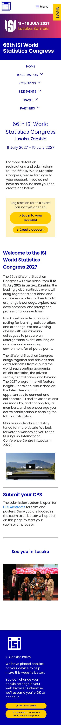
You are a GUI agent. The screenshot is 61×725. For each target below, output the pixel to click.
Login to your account (32, 217)
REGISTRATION (28, 75)
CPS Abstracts (14, 507)
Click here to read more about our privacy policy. (26, 714)
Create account (32, 230)
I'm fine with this (27, 705)
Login (57, 12)
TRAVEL (28, 100)
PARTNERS (28, 108)
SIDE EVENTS (28, 91)
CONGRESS (28, 83)
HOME (30, 66)
